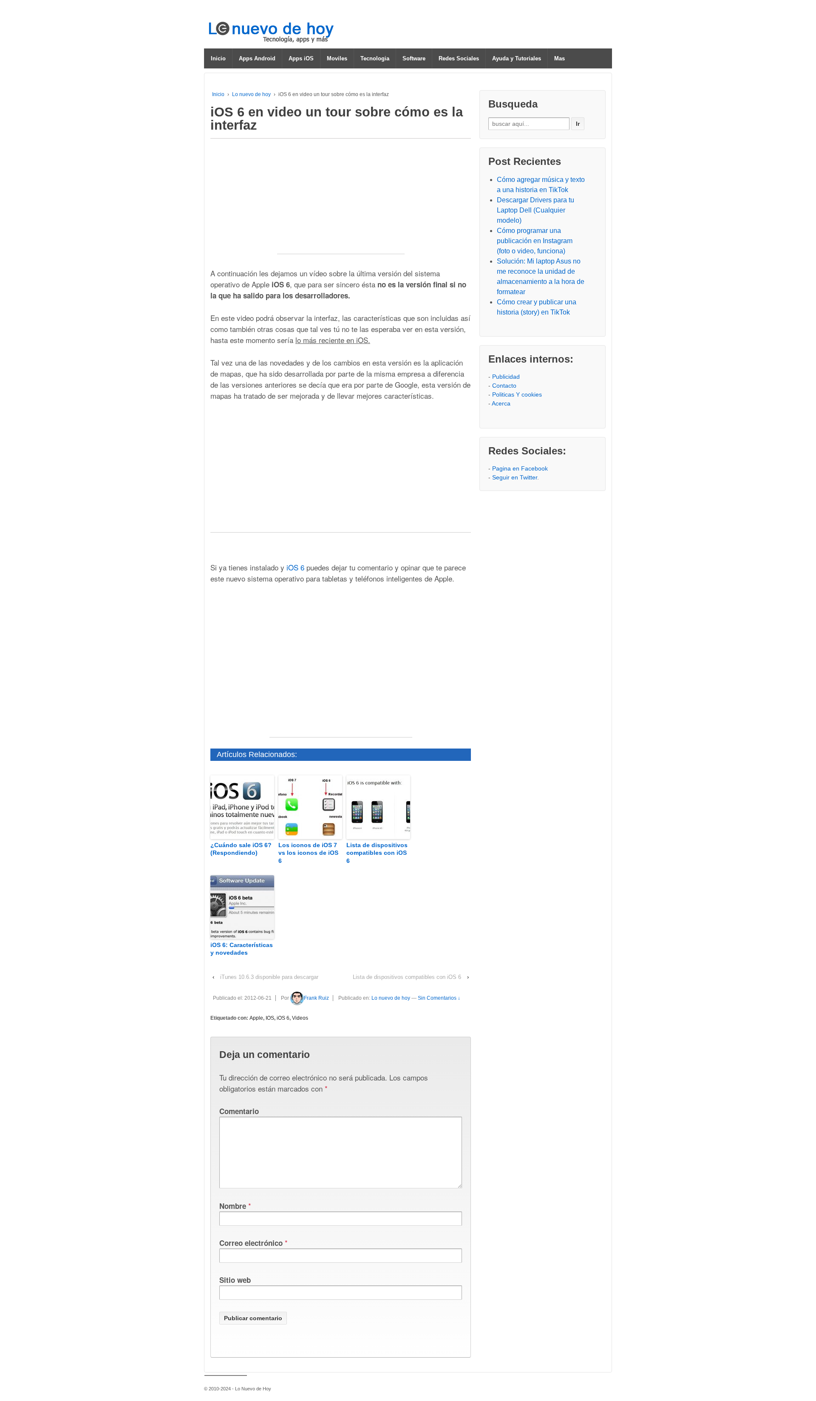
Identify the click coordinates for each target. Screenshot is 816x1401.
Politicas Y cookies (517, 394)
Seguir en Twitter (514, 477)
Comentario (239, 1111)
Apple (256, 1018)
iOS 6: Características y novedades (241, 949)
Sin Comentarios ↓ (439, 998)
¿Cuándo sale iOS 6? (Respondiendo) (241, 849)
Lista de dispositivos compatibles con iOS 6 (377, 853)
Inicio (218, 58)
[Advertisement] (341, 200)
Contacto (504, 385)
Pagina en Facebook (520, 468)
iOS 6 (283, 1018)
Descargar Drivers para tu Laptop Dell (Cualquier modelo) (535, 210)
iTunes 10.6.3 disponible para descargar (269, 977)
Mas (559, 58)
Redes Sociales (459, 58)
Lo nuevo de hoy (251, 94)
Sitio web (235, 1280)
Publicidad (506, 376)
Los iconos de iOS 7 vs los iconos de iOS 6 (308, 853)
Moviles (337, 58)
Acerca (501, 403)
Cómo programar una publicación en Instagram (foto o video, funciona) (534, 241)
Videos (300, 1018)
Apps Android (257, 58)
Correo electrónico (251, 1243)
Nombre (232, 1206)
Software (413, 58)
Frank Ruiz (316, 998)
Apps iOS (301, 58)
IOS (270, 1018)
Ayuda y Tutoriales (516, 58)
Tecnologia (374, 58)
